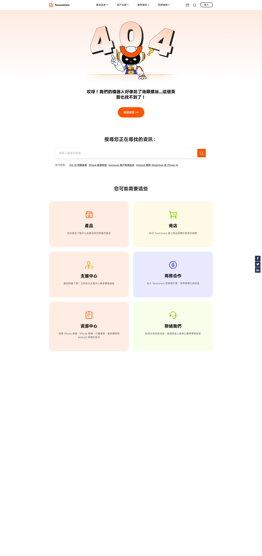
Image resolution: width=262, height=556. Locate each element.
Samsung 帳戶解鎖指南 (121, 165)
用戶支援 (121, 5)
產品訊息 (101, 5)
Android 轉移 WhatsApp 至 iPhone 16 (157, 165)
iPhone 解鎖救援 (98, 165)
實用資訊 (142, 5)
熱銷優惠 (163, 5)
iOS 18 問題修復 (78, 165)
